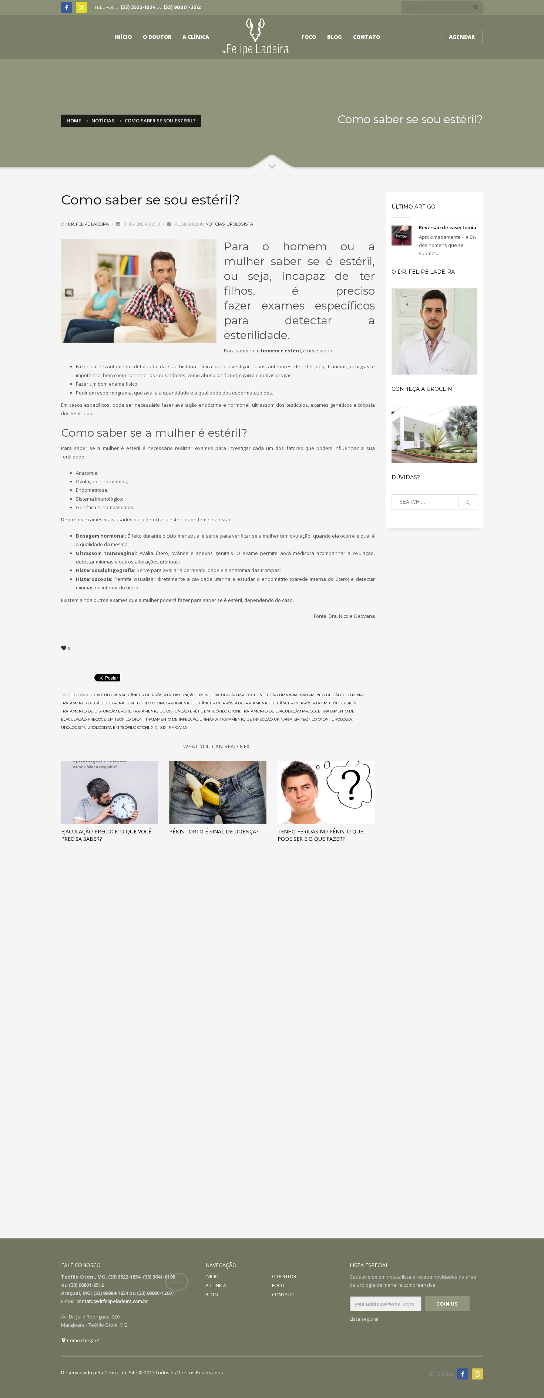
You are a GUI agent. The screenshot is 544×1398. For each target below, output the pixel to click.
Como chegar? (82, 1340)
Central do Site (120, 1372)
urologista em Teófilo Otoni (118, 727)
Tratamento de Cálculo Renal (332, 695)
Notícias (215, 224)
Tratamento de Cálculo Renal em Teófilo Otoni (112, 703)
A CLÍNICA (215, 1285)
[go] (475, 7)
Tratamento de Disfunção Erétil (96, 711)
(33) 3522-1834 (138, 7)
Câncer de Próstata (149, 695)
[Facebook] (66, 7)
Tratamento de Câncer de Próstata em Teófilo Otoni (300, 703)
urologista (73, 727)
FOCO (278, 1285)
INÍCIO (212, 1276)
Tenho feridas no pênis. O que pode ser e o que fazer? (320, 835)
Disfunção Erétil (191, 695)
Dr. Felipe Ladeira (89, 224)
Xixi (154, 727)
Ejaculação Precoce (233, 695)
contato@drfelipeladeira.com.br (112, 1301)
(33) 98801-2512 (182, 7)
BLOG (211, 1294)
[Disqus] (218, 951)
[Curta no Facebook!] (462, 1374)
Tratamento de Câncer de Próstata (204, 703)
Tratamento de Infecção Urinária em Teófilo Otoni (275, 719)
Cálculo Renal (110, 695)
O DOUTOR (284, 1276)
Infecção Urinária (278, 695)
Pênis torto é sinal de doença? (213, 831)
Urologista (239, 224)
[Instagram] (81, 7)
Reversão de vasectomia (447, 227)
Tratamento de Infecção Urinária (181, 719)
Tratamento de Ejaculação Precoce (281, 711)
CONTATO (283, 1294)
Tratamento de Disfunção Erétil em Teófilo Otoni (186, 711)
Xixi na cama (173, 727)
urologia (342, 719)
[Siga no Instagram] (477, 1374)
